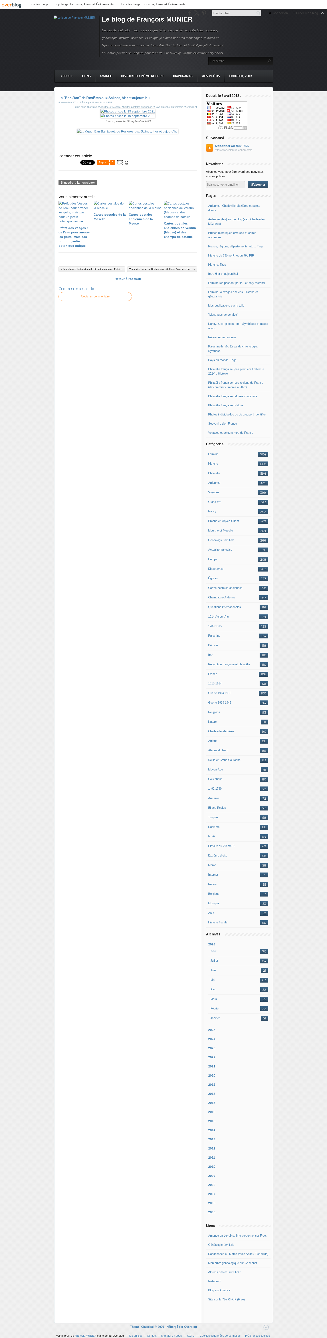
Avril (213, 989)
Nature (212, 721)
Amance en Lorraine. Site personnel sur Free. (237, 1235)
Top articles (135, 1335)
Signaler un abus (171, 1335)
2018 (211, 1093)
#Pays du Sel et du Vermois (168, 107)
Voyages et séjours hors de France (230, 432)
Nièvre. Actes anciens (222, 337)
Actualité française (220, 549)
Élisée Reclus (217, 807)
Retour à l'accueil (128, 279)
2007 (211, 1194)
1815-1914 (215, 683)
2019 (211, 1084)
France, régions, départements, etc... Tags (235, 246)
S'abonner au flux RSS (232, 146)
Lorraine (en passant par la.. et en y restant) (236, 283)
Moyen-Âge (215, 769)
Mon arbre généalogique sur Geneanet (232, 1263)
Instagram (214, 1281)
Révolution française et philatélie (229, 664)
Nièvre (212, 884)
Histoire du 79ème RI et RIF (142, 76)
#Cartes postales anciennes (137, 107)
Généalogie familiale (221, 540)
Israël (211, 836)
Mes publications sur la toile (226, 305)
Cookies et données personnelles (220, 1335)
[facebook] (189, 13)
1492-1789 (215, 788)
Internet (213, 874)
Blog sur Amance (219, 1290)
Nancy (212, 511)
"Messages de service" (223, 314)
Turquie (213, 817)
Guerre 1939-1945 (219, 702)
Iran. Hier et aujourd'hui (223, 273)
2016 (211, 1112)
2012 (211, 1148)
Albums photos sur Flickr (224, 1272)
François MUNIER (86, 1335)
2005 (211, 1212)
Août (213, 951)
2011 (211, 1157)
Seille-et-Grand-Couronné (224, 760)
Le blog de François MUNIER (147, 19)
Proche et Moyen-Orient (223, 521)
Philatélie (214, 473)
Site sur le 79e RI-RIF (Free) (226, 1299)
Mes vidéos (211, 76)
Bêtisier (213, 645)
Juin (213, 970)
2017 (211, 1103)
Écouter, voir (240, 76)
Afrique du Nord (218, 750)
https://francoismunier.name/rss (233, 150)
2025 (211, 1030)
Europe (212, 559)
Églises (213, 578)
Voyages (213, 492)
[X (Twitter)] (197, 13)
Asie (211, 913)
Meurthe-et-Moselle (220, 530)
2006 (211, 1203)
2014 (211, 1130)
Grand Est (214, 502)
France (212, 674)
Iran (210, 654)
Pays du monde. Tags (222, 360)
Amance (106, 76)
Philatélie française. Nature (225, 405)
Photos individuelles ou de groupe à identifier (237, 414)
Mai (212, 979)
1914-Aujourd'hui (218, 616)
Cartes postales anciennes (225, 588)
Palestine (214, 635)
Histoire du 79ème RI (221, 846)
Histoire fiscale (217, 922)
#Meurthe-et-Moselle (109, 107)
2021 (211, 1066)
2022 (211, 1057)
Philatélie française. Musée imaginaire (232, 396)
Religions (214, 712)
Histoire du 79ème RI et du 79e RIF (231, 255)
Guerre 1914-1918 (219, 693)
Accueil (67, 76)
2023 (211, 1048)
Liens (86, 76)
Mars (213, 999)
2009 (211, 1176)
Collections (215, 779)
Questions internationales (224, 607)
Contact (151, 1335)
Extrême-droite (217, 855)
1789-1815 (215, 626)
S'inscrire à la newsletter (78, 182)
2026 (211, 944)
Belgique (213, 893)
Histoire (213, 463)
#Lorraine (92, 107)
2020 (211, 1075)
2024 (211, 1039)
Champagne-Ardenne (221, 597)
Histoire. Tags (217, 264)
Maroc (212, 865)
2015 (211, 1121)
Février (214, 1008)
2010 (211, 1166)
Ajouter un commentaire (95, 296)
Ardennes (214, 482)
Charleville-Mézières (221, 731)
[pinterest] (204, 13)
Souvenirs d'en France (222, 423)
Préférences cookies (257, 1335)
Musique (213, 903)
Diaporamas (183, 76)
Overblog (190, 1326)
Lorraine (213, 454)
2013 (211, 1139)
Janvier (215, 1018)
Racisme (214, 826)
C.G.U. (191, 1335)
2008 (211, 1185)
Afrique (212, 740)
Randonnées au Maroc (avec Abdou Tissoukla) (238, 1254)
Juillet (214, 960)
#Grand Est (190, 107)
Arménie (213, 798)
